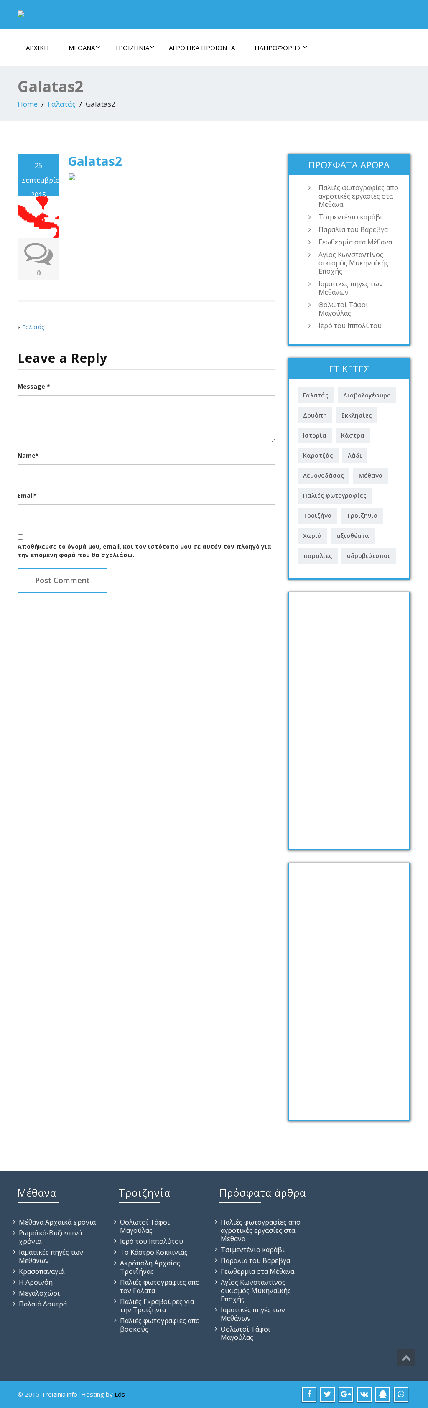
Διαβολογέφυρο (367, 395)
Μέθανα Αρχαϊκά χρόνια (57, 1222)
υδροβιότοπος (369, 556)
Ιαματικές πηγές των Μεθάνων (350, 288)
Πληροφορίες (278, 47)
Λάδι (355, 455)
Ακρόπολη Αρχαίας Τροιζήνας (150, 1267)
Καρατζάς (318, 455)
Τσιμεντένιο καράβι (350, 217)
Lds (120, 1394)
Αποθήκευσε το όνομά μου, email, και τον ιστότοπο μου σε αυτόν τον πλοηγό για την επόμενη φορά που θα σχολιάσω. (144, 550)
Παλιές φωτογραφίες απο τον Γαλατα (160, 1286)
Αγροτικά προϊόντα (202, 47)
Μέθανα (82, 47)
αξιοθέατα (352, 536)
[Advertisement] (349, 717)
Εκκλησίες (356, 415)
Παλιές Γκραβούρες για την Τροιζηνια (157, 1305)
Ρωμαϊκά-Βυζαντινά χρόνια (50, 1237)
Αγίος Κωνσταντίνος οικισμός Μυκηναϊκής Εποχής (353, 262)
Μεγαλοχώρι (39, 1293)
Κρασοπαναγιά (41, 1271)
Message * (34, 386)
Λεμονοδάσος (323, 475)
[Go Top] (406, 1357)
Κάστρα (352, 435)
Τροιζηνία (132, 47)
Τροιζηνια (362, 515)
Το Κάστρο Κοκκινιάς (154, 1252)
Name (28, 455)
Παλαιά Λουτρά (43, 1304)
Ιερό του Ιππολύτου (350, 325)
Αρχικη (37, 47)
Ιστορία (314, 435)
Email (27, 495)
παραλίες (317, 556)
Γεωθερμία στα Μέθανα (355, 242)
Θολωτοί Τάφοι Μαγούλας (343, 308)
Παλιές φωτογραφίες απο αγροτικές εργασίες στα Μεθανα (358, 196)
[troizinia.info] (21, 11)
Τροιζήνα (317, 515)
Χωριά (312, 536)
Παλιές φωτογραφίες (335, 495)
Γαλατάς (62, 104)
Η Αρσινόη (36, 1282)
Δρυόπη (315, 415)
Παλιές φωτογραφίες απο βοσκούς (160, 1325)
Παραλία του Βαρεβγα (353, 229)
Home (28, 104)
